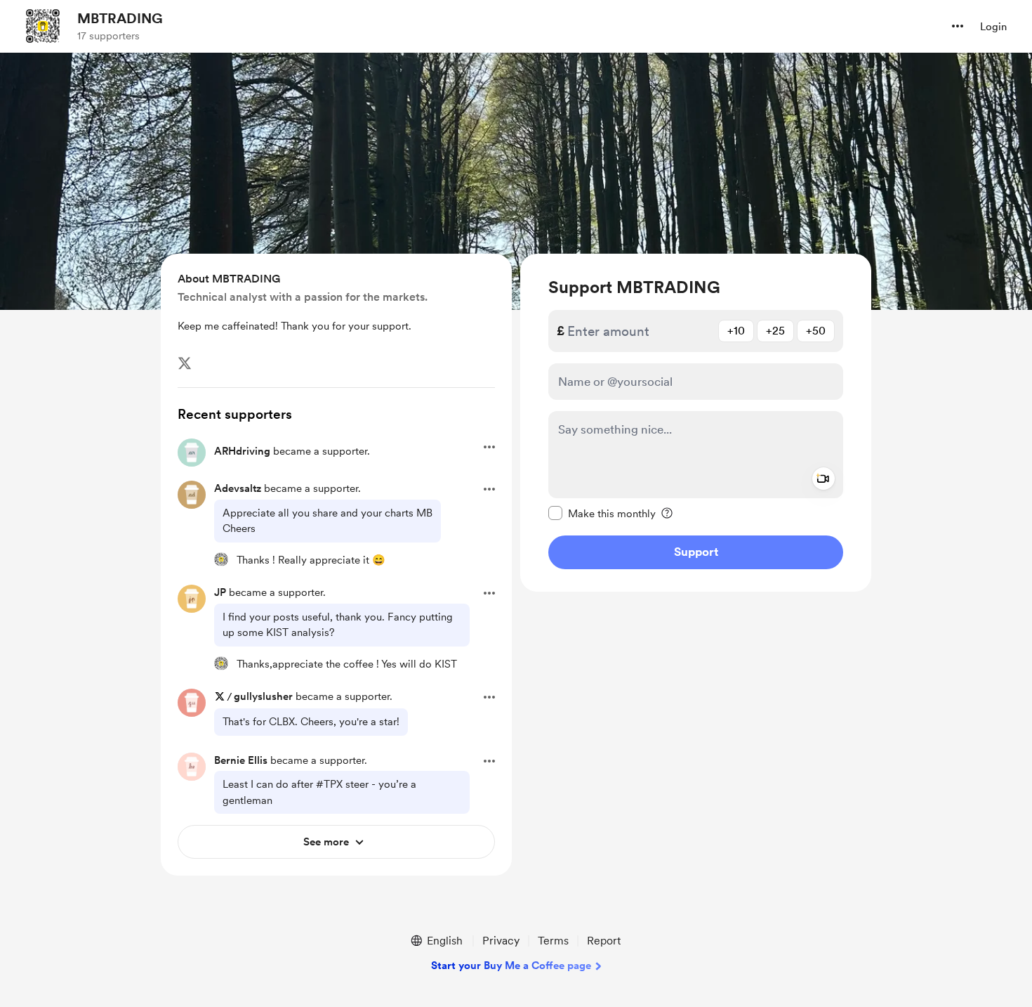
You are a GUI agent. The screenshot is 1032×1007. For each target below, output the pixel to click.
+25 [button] (775, 330)
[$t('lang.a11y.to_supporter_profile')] (221, 559)
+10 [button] (736, 330)
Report (604, 940)
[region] (695, 423)
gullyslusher (263, 696)
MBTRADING (120, 18)
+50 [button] (816, 330)
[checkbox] (602, 513)
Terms (553, 940)
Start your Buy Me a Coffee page (511, 965)
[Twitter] (185, 363)
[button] (957, 26)
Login (993, 26)
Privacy (501, 940)
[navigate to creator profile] (42, 26)
